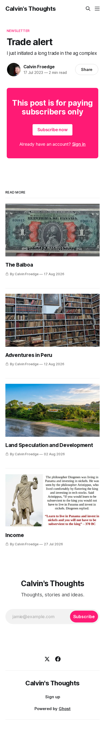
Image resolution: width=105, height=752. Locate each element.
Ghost (65, 708)
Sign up (52, 696)
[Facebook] (58, 659)
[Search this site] (88, 8)
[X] (47, 659)
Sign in (79, 144)
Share (87, 69)
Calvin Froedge (39, 66)
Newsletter (18, 30)
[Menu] (97, 8)
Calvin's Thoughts (30, 9)
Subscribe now (52, 129)
